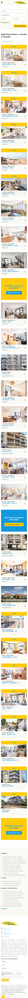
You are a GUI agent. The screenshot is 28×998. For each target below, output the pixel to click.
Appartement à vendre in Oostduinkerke (14, 861)
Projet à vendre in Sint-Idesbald (12, 906)
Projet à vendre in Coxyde (10, 899)
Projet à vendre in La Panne (11, 902)
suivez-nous (6, 928)
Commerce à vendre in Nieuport (12, 869)
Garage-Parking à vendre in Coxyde (13, 871)
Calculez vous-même (14, 292)
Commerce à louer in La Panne (12, 883)
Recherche (21, 26)
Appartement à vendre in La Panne (13, 893)
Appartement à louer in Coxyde (12, 881)
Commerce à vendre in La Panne (12, 895)
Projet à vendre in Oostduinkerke (12, 904)
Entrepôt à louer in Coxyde (10, 885)
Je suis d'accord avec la (12, 977)
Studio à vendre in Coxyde (10, 873)
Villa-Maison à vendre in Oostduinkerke (14, 875)
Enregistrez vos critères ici (14, 524)
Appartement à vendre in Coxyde (12, 856)
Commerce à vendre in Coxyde (11, 867)
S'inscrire (5, 980)
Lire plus (8, 996)
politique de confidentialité (17, 977)
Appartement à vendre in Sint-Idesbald (14, 863)
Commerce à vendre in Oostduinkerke (14, 897)
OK (3, 996)
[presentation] (25, 53)
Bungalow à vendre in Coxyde (11, 865)
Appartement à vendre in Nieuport (13, 859)
